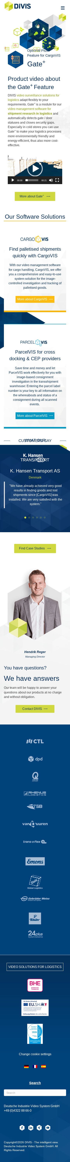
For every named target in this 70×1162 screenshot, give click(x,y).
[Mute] (51, 180)
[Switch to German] (26, 1066)
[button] (35, 168)
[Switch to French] (35, 1066)
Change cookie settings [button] (35, 1054)
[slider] (31, 180)
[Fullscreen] (57, 180)
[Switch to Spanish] (43, 1066)
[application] (35, 168)
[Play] (13, 180)
